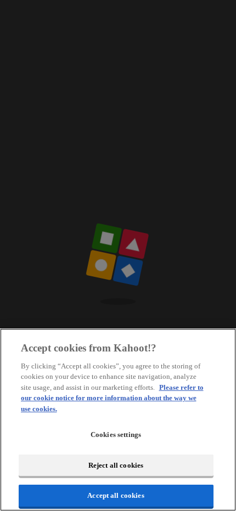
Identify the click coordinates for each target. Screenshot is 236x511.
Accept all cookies (115, 495)
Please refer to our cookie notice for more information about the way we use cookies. (112, 398)
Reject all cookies (115, 465)
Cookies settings (116, 434)
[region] (118, 419)
